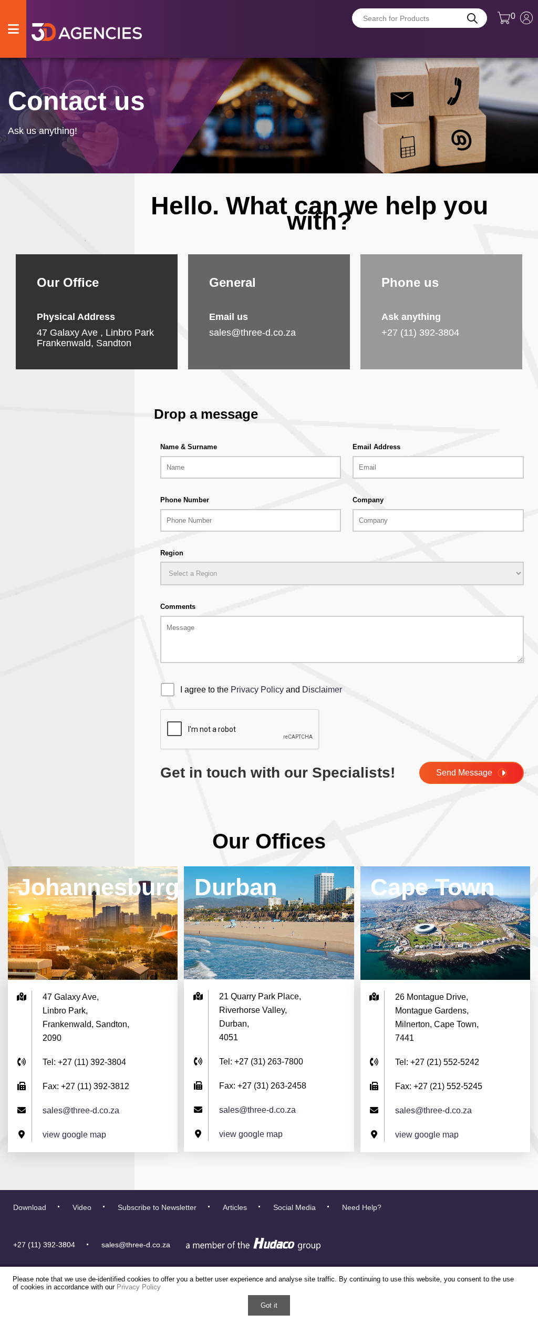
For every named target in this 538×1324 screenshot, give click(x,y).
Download (29, 1207)
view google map (74, 1134)
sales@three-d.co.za (252, 332)
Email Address (376, 447)
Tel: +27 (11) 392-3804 (84, 1062)
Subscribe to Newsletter (157, 1207)
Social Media (294, 1207)
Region (171, 553)
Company (368, 500)
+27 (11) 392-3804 (44, 1244)
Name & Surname (188, 447)
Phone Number (184, 500)
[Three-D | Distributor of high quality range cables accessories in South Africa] (87, 31)
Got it (269, 1305)
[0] (504, 22)
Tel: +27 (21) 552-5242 (437, 1062)
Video (82, 1207)
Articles (235, 1207)
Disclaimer (322, 689)
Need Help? (361, 1207)
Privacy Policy (257, 689)
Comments (177, 607)
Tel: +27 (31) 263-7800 (261, 1061)
